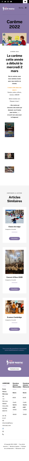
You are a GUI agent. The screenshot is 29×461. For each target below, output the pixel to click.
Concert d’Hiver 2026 (14, 277)
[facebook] (2, 1)
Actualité (13, 229)
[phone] (3, 434)
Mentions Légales (14, 446)
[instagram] (8, 1)
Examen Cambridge (14, 317)
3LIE (23, 448)
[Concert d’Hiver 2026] (14, 251)
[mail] (3, 431)
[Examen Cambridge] (14, 301)
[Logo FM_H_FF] (8, 7)
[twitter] (5, 1)
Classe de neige (14, 227)
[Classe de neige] (14, 211)
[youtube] (11, 1)
